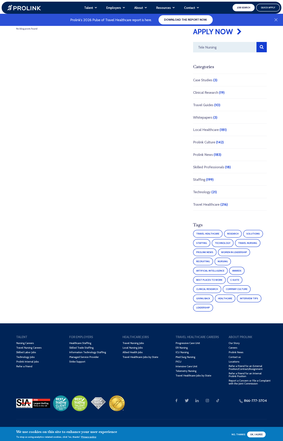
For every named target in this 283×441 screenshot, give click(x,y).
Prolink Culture (208, 142)
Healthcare (225, 298)
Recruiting (203, 261)
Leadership (203, 307)
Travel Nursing (247, 243)
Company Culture (236, 289)
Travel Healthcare (210, 204)
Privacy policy (88, 436)
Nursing (223, 261)
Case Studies (205, 80)
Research (233, 233)
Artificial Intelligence (210, 270)
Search (261, 47)
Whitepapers (205, 117)
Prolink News (207, 154)
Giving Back (203, 298)
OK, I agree (256, 434)
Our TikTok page (217, 400)
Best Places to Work (209, 279)
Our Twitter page (186, 400)
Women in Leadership (234, 252)
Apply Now (213, 31)
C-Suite (234, 279)
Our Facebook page (176, 400)
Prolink (24, 8)
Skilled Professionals (212, 167)
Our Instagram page (207, 400)
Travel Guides (206, 105)
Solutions (253, 233)
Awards (236, 270)
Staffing (203, 179)
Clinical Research (209, 92)
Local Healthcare (210, 129)
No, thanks (238, 434)
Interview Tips (249, 298)
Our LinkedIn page (197, 400)
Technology (205, 192)
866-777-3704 (255, 400)
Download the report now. (185, 19)
